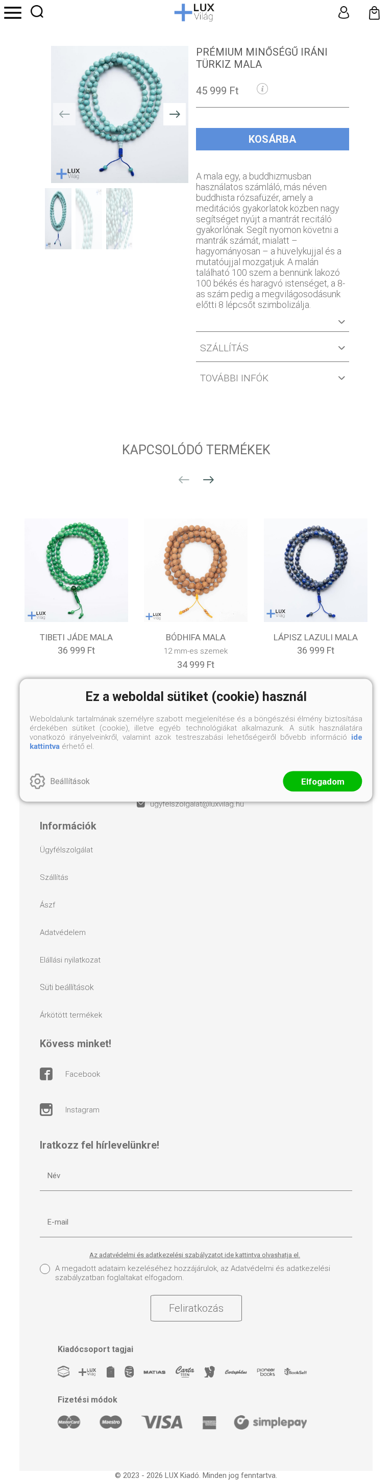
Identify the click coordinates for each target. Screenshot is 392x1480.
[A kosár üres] (374, 12)
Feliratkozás (196, 1308)
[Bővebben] (272, 325)
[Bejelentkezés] (343, 12)
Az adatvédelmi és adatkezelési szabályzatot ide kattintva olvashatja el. (194, 1255)
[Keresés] (37, 11)
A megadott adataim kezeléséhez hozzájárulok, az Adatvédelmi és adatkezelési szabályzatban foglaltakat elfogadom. (192, 1273)
